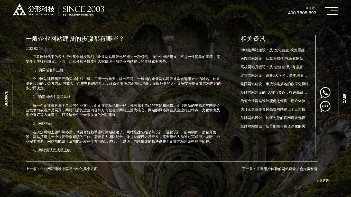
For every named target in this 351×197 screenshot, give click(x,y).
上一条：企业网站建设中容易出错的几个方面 (62, 169)
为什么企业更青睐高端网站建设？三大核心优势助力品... (285, 109)
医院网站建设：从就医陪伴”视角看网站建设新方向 (281, 59)
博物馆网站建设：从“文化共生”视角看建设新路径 (280, 50)
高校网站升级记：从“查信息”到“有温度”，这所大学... (283, 67)
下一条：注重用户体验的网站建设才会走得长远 (280, 169)
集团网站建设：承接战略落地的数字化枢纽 (275, 84)
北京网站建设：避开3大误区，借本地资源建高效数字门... (286, 75)
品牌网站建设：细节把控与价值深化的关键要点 (278, 126)
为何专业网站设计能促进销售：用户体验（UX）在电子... (286, 101)
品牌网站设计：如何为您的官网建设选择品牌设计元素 (284, 118)
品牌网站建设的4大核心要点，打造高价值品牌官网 (281, 92)
